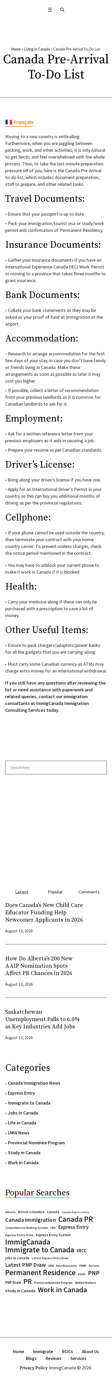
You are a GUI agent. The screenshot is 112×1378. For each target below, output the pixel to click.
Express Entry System (53, 1235)
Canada (53, 1211)
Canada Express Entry (75, 1212)
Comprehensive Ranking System (26, 1228)
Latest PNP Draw (25, 1265)
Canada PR (75, 1219)
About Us (90, 1351)
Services (78, 1358)
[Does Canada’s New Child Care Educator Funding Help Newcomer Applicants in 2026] (96, 917)
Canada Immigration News (34, 1083)
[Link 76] (56, 829)
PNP (93, 1273)
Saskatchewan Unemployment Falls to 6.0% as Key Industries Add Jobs (42, 1019)
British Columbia (31, 1212)
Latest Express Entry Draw (50, 1258)
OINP (82, 1266)
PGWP (82, 1274)
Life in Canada (22, 1123)
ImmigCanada (28, 1242)
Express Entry (21, 1093)
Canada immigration (30, 1219)
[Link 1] (62, 9)
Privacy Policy (34, 1368)
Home (16, 49)
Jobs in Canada (23, 1113)
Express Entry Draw (19, 1235)
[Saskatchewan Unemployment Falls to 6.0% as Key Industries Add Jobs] (96, 1024)
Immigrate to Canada (29, 1103)
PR (27, 1281)
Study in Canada (24, 1153)
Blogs (31, 1358)
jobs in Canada (17, 1258)
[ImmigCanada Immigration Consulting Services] (56, 27)
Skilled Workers (85, 1283)
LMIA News (18, 1133)
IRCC (82, 1251)
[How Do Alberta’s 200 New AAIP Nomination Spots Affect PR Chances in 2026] (96, 971)
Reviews (53, 1358)
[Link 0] (50, 9)
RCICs (67, 1351)
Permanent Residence (40, 1272)
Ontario (94, 1266)
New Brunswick (66, 1266)
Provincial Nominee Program (36, 1143)
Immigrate (43, 1351)
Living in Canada (37, 49)
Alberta (10, 1212)
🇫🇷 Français (19, 122)
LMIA (51, 1266)
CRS (53, 1228)
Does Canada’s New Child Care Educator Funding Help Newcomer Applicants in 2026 (44, 912)
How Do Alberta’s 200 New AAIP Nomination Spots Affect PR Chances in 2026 (39, 966)
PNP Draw (13, 1282)
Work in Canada (23, 1162)
